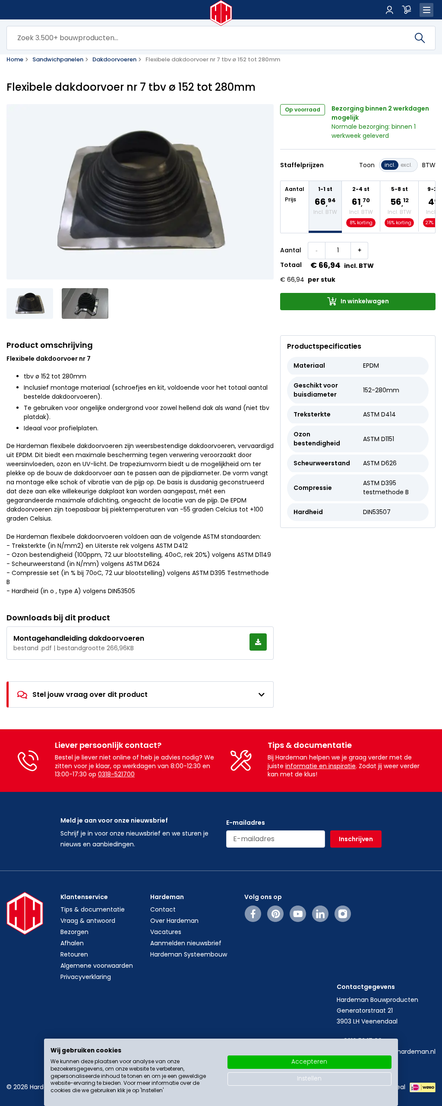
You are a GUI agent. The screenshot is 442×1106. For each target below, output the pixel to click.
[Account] (389, 10)
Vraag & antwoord (87, 920)
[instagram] (342, 913)
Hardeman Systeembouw (188, 954)
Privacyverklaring (85, 977)
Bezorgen (74, 932)
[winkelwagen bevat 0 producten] (406, 10)
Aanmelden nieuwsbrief (185, 943)
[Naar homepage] (221, 13)
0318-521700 (116, 774)
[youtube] (298, 913)
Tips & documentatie (92, 909)
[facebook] (253, 913)
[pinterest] (276, 913)
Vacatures (165, 932)
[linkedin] (320, 913)
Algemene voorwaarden (96, 965)
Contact (163, 909)
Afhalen (72, 943)
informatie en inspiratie (320, 766)
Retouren (74, 954)
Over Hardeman (174, 920)
